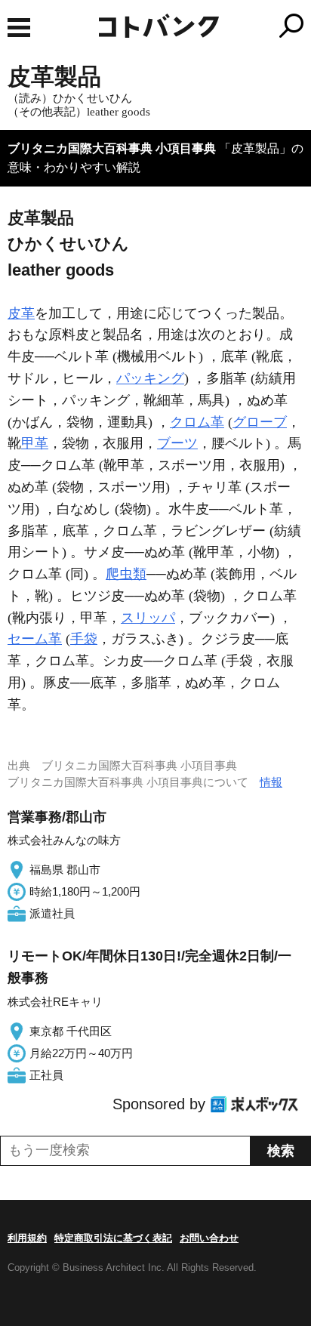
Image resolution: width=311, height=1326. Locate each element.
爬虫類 (126, 573)
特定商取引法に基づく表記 (113, 1238)
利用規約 (27, 1238)
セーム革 (35, 638)
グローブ (259, 422)
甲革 (34, 443)
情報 (271, 782)
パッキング (150, 378)
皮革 (21, 313)
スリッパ (148, 617)
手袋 (83, 638)
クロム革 (197, 422)
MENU (19, 28)
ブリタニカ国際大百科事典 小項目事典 (112, 148)
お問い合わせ (209, 1238)
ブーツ (177, 443)
